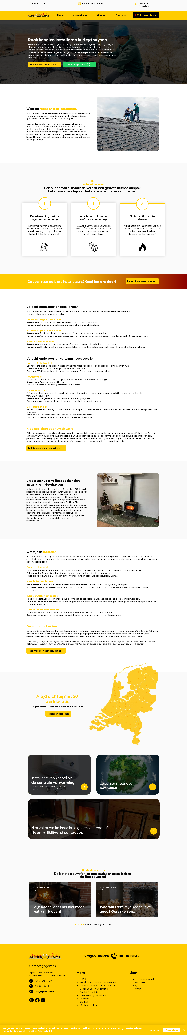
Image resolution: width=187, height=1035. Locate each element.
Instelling (154, 1030)
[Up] (84, 786)
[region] (44, 229)
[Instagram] (31, 1000)
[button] (101, 15)
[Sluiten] (183, 1030)
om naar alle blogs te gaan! (93, 924)
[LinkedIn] (43, 1000)
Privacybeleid (45, 1031)
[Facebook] (37, 1000)
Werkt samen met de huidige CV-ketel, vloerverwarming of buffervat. (48, 787)
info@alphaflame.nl (44, 991)
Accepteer (172, 1030)
